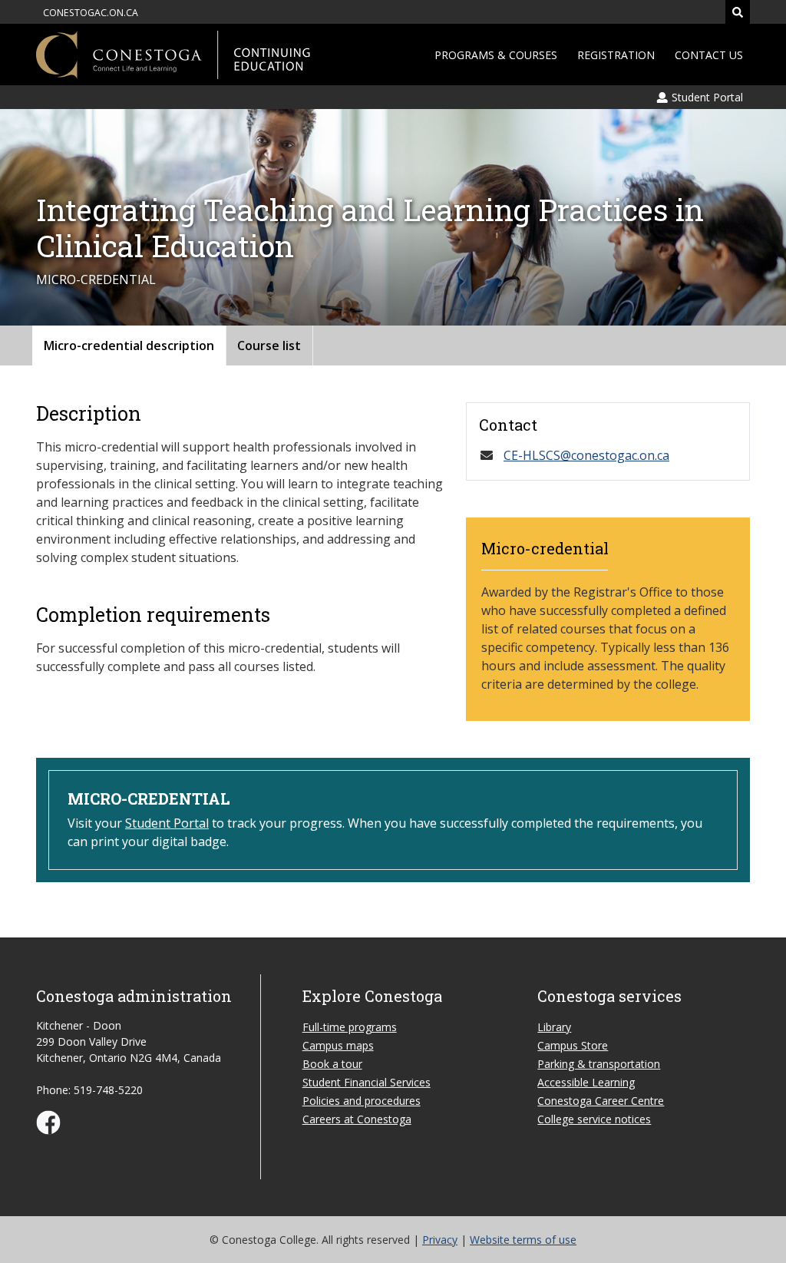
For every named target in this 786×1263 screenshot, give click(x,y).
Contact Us (709, 55)
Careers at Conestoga (356, 1119)
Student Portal (167, 823)
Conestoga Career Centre (600, 1100)
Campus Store (572, 1045)
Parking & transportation (598, 1063)
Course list (269, 345)
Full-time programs (349, 1027)
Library (554, 1027)
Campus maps (338, 1045)
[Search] (737, 12)
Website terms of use (523, 1239)
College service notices (594, 1119)
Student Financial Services (366, 1082)
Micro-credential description (129, 345)
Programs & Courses (495, 55)
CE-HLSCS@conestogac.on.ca (586, 455)
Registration (616, 55)
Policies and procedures (361, 1100)
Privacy (439, 1239)
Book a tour (332, 1063)
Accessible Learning (586, 1082)
